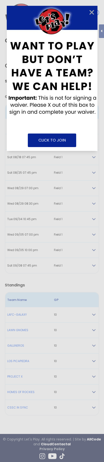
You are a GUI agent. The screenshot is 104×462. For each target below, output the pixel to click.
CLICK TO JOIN (52, 140)
